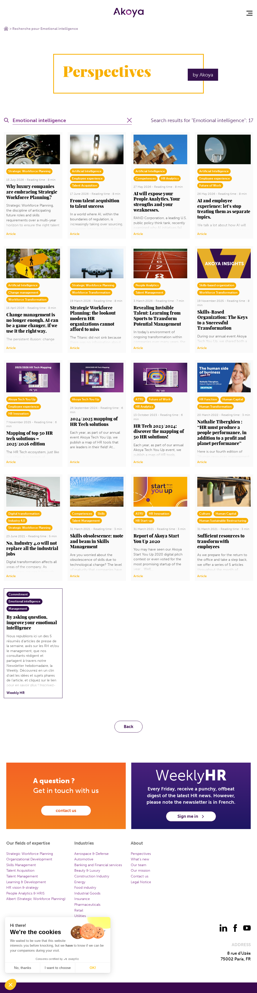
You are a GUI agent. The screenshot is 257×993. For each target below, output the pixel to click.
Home (6, 28)
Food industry (85, 887)
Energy (79, 882)
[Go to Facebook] (235, 928)
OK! (93, 968)
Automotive (83, 859)
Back (128, 726)
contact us (66, 810)
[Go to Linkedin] (223, 928)
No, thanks (22, 968)
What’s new (140, 859)
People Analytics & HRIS (25, 893)
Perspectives (141, 854)
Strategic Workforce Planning (29, 854)
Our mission (140, 870)
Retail (78, 910)
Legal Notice (141, 882)
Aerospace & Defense (91, 854)
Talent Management (22, 876)
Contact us (139, 876)
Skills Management (21, 865)
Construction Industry (91, 876)
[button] (11, 984)
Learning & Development (26, 882)
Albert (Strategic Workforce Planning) (36, 899)
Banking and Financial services (98, 865)
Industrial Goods (87, 893)
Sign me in (187, 816)
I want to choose (58, 968)
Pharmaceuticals (87, 904)
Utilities (80, 916)
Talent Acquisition (20, 870)
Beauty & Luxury (87, 870)
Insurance (82, 899)
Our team (138, 865)
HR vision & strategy (22, 887)
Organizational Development (29, 859)
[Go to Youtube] (247, 928)
